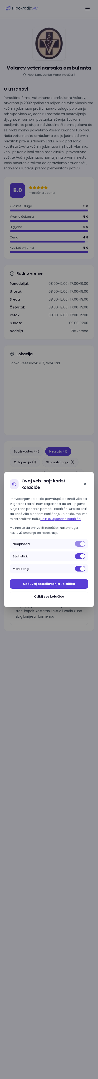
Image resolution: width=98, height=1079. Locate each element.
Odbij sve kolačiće (49, 596)
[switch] (80, 544)
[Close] (85, 484)
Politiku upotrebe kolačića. (60, 519)
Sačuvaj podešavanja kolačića (49, 584)
